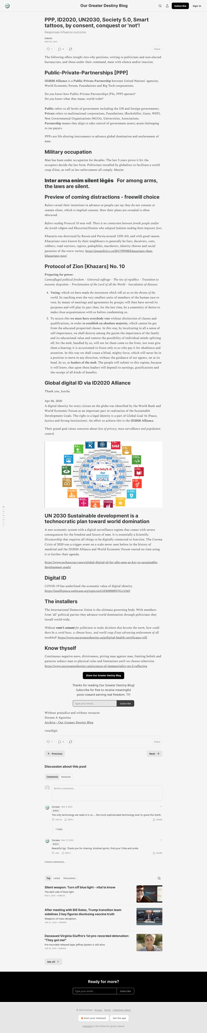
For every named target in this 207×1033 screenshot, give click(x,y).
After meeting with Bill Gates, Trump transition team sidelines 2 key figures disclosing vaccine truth (83, 912)
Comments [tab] (52, 776)
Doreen (48, 38)
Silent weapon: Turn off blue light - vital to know (80, 887)
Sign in (197, 5)
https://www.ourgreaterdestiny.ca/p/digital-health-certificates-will (102, 637)
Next (152, 753)
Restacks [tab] (66, 776)
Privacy (98, 1010)
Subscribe (180, 5)
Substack (87, 1026)
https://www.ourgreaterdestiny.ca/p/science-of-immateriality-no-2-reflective (96, 666)
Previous (57, 753)
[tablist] (59, 777)
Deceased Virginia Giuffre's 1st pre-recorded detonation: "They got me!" (87, 938)
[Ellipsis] (160, 806)
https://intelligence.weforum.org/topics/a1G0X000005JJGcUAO (87, 591)
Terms (107, 1010)
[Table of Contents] (3, 516)
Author (56, 810)
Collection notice (122, 1010)
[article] (103, 894)
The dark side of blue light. (59, 891)
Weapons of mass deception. (61, 918)
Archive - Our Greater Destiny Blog (69, 722)
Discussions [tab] (69, 878)
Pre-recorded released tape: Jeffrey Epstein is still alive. (75, 944)
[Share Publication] (167, 6)
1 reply (58, 829)
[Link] (40, 72)
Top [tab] (48, 878)
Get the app (119, 1018)
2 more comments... (55, 861)
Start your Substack (95, 1018)
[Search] (160, 6)
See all (51, 961)
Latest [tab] (57, 878)
